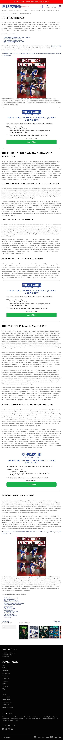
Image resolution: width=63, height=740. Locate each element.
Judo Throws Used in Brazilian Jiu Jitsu (14, 41)
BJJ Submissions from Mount (11, 602)
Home (4, 665)
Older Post (6, 621)
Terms (4, 694)
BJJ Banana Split (8, 606)
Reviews (48, 10)
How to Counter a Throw (10, 43)
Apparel (44, 10)
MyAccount (54, 6)
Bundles (58, 10)
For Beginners (12, 10)
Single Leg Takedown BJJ (11, 597)
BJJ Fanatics (5, 14)
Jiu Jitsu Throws (8, 607)
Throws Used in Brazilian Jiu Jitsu (13, 40)
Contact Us (5, 681)
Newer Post (57, 621)
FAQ (3, 691)
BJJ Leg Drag (7, 617)
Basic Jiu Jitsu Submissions (11, 600)
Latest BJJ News (14, 14)
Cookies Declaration (7, 707)
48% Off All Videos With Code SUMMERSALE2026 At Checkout (31, 1)
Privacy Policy (6, 696)
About (52, 10)
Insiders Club (5, 678)
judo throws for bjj (56, 46)
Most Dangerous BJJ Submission (12, 604)
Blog (3, 689)
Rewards (25, 10)
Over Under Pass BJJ (9, 613)
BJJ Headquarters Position (10, 615)
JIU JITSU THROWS (25, 14)
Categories (38, 10)
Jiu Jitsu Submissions (9, 599)
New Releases (6, 673)
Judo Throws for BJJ (9, 609)
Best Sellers (5, 670)
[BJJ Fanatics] (11, 6)
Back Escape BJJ (8, 610)
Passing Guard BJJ (9, 614)
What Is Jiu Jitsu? (6, 702)
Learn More (31, 142)
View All (59, 623)
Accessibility (5, 704)
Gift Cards (5, 675)
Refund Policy (6, 699)
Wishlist (48, 7)
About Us (5, 686)
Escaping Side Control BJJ (11, 611)
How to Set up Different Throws (12, 38)
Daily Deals (19, 10)
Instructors (32, 10)
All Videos (4, 10)
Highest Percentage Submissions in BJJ (14, 603)
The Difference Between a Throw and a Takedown (17, 37)
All (4, 627)
